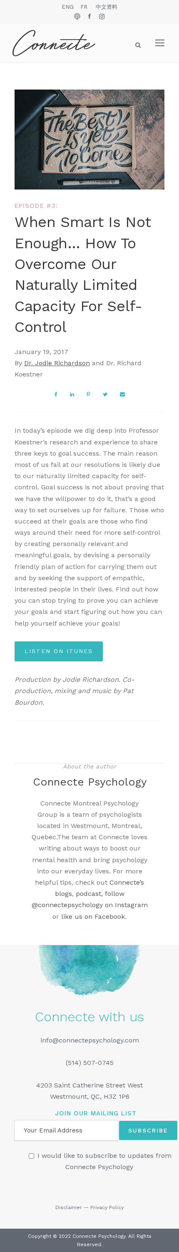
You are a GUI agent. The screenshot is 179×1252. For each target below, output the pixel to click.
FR (83, 7)
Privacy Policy (107, 1207)
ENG (68, 7)
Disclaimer (68, 1207)
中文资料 (106, 7)
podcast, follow (100, 894)
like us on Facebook (93, 916)
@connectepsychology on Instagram (90, 905)
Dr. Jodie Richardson (57, 363)
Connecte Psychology (90, 782)
